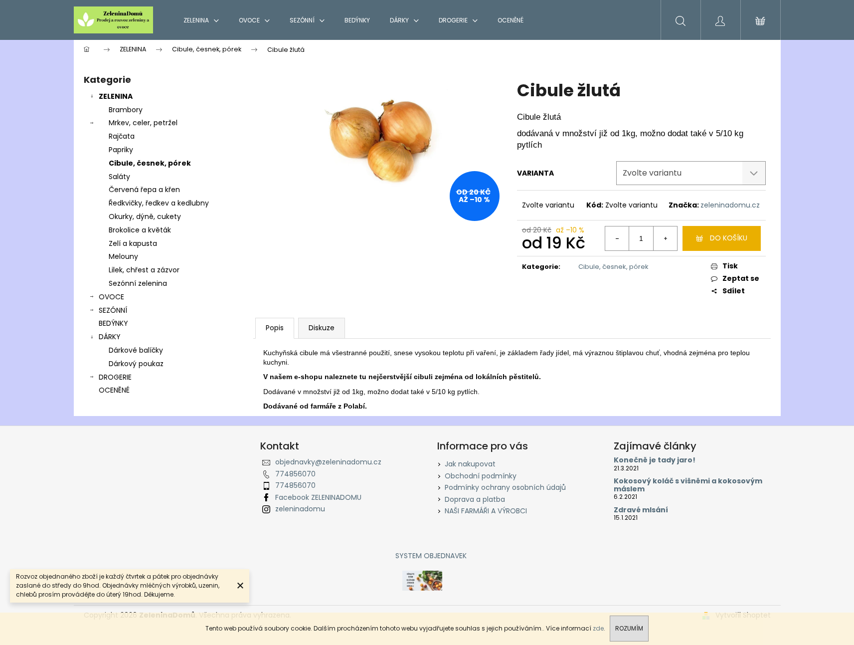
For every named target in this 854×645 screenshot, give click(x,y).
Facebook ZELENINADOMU (318, 497)
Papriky (121, 150)
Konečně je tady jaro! (654, 460)
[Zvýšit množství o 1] (665, 238)
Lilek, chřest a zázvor (144, 270)
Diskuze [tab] (322, 328)
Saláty (119, 177)
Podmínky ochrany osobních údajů (505, 487)
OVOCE (111, 297)
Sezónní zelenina (138, 283)
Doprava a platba (475, 499)
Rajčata (122, 136)
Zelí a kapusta (133, 243)
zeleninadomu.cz (730, 205)
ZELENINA (116, 96)
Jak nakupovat (470, 464)
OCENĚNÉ (114, 390)
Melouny (123, 256)
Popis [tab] (275, 328)
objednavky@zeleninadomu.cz (328, 462)
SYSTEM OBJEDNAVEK (431, 556)
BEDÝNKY (113, 323)
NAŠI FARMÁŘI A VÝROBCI (486, 511)
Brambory (126, 110)
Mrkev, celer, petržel (143, 123)
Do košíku (728, 238)
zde (598, 628)
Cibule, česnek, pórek (150, 163)
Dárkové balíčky (136, 350)
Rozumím (629, 628)
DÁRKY (110, 337)
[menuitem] (201, 20)
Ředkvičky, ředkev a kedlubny (159, 203)
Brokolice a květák (140, 230)
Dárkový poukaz (136, 364)
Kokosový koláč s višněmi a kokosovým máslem (688, 485)
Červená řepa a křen (144, 190)
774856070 (295, 474)
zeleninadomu (300, 509)
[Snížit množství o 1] (617, 238)
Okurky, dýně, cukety (145, 216)
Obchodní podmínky (480, 476)
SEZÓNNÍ (113, 310)
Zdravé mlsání (641, 510)
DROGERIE (115, 377)
